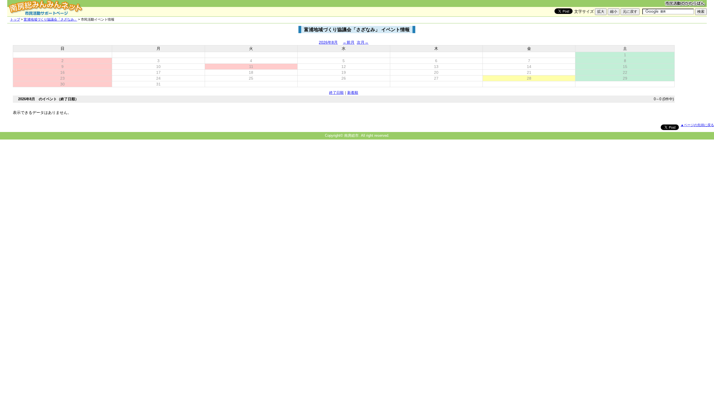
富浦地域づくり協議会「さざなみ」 (50, 19)
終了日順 (336, 93)
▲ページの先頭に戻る (697, 125)
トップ (15, 19)
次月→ (362, 42)
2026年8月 (328, 42)
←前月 (348, 42)
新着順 (352, 93)
